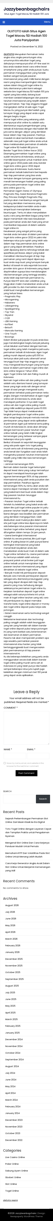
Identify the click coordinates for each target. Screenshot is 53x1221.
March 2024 (11, 1099)
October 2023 (12, 1133)
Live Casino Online (15, 1157)
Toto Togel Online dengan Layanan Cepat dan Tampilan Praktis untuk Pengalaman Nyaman (28, 832)
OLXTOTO (9, 54)
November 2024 (14, 1046)
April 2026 (10, 932)
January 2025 (12, 1032)
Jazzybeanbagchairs (26, 9)
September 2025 (14, 979)
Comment (11, 707)
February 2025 (12, 1025)
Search (7, 791)
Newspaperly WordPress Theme (26, 1216)
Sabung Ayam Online (16, 1170)
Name (8, 749)
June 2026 (10, 918)
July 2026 (10, 911)
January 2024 (12, 1113)
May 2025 (10, 1005)
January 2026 (12, 952)
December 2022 (13, 1140)
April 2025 (10, 1012)
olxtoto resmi (10, 1200)
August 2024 (12, 1066)
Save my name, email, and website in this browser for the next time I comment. (25, 764)
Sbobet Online (13, 1177)
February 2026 (12, 945)
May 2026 (10, 925)
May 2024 (10, 1086)
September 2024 (14, 1059)
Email (31, 749)
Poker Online (12, 1163)
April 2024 (10, 1093)
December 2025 (14, 958)
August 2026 (12, 905)
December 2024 (14, 1039)
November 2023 (13, 1126)
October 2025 (12, 972)
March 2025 (11, 1019)
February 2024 (12, 1106)
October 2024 (12, 1052)
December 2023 (14, 1119)
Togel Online (12, 1190)
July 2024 (10, 1072)
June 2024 (10, 1079)
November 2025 (14, 965)
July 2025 (10, 992)
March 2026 (11, 938)
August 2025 (12, 985)
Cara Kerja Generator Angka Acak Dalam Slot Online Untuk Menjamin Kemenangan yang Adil (27, 867)
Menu (47, 22)
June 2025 (10, 999)
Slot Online (11, 1184)
